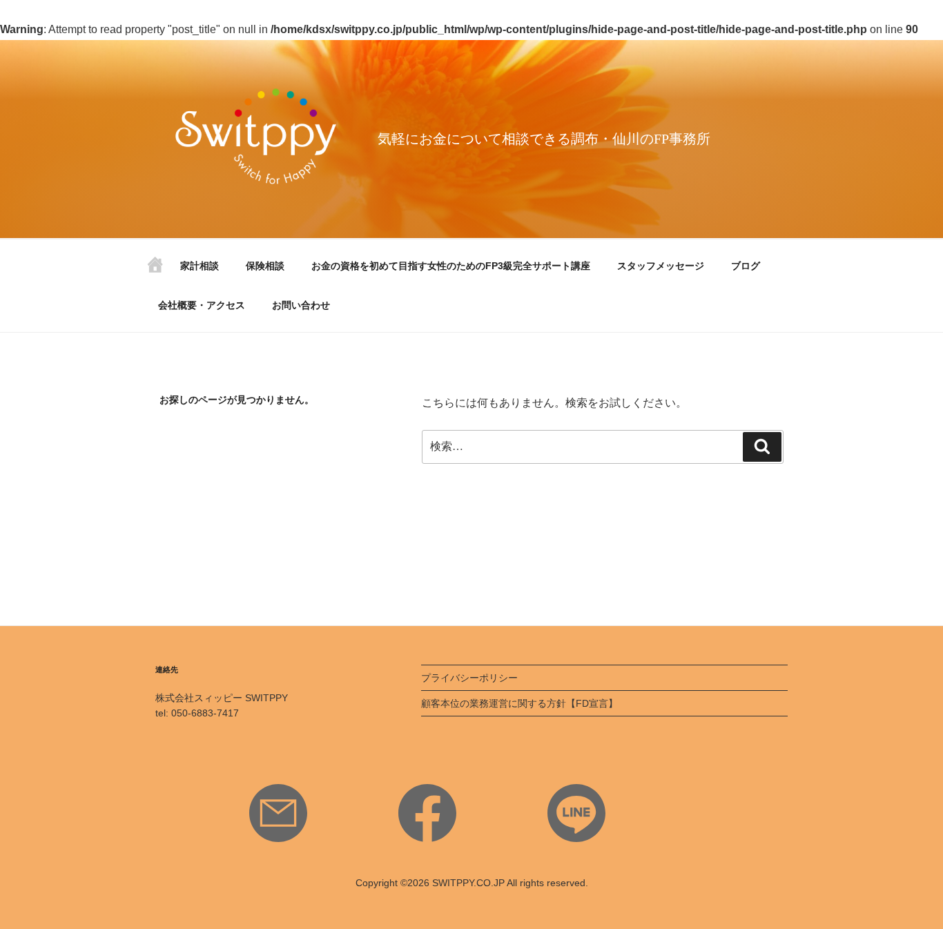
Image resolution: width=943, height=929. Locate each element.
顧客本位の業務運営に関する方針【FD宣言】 (519, 703)
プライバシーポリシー (469, 677)
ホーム (155, 269)
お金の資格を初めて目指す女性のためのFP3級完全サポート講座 (450, 265)
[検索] (762, 446)
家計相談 (199, 265)
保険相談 (265, 265)
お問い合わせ (301, 305)
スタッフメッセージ (660, 265)
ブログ (745, 265)
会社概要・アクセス (201, 305)
